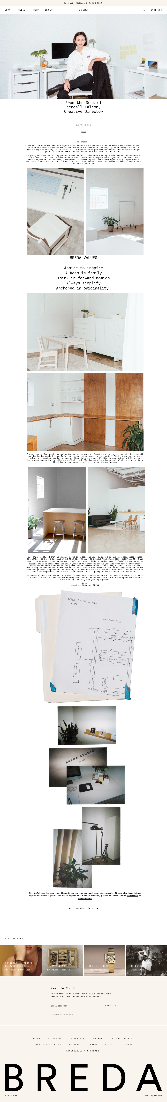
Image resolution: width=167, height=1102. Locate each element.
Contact (97, 1038)
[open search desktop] (144, 10)
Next (90, 908)
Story (35, 10)
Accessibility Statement (83, 1051)
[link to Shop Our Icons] (104, 960)
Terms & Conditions (47, 1045)
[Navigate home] (83, 10)
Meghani (158, 1096)
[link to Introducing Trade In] (63, 960)
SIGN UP (110, 1006)
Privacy (110, 1045)
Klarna (93, 1045)
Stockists (77, 1038)
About (36, 1038)
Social (128, 1045)
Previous (79, 908)
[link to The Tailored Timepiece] (21, 960)
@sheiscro (132, 896)
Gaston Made (89, 561)
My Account (55, 1038)
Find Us (48, 10)
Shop (9, 10)
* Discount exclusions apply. (62, 1014)
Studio (22, 10)
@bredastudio (85, 898)
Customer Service (122, 1038)
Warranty (75, 1045)
